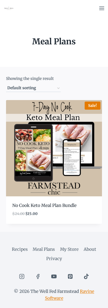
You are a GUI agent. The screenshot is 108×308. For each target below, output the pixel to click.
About (90, 249)
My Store (69, 249)
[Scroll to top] (95, 300)
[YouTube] (54, 276)
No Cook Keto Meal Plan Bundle (44, 205)
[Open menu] (101, 8)
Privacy (54, 258)
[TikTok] (86, 276)
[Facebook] (37, 276)
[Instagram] (21, 276)
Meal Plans (44, 249)
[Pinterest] (70, 276)
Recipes (20, 249)
